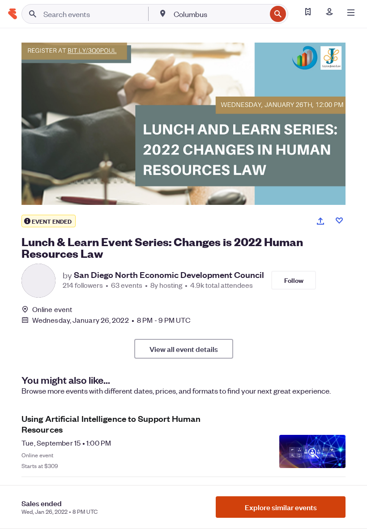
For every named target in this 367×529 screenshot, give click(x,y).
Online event (52, 309)
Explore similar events (281, 507)
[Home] (12, 14)
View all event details (183, 349)
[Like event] (339, 220)
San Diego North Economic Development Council (169, 275)
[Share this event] (320, 221)
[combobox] (219, 14)
